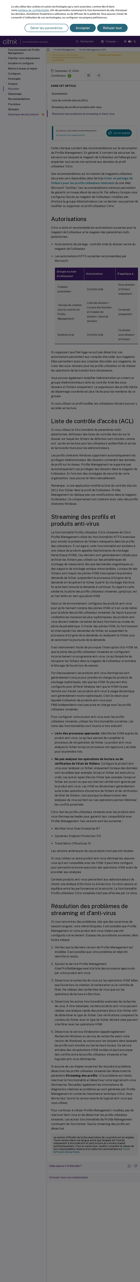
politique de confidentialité (33, 10)
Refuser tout (112, 28)
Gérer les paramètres (46, 28)
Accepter (83, 28)
